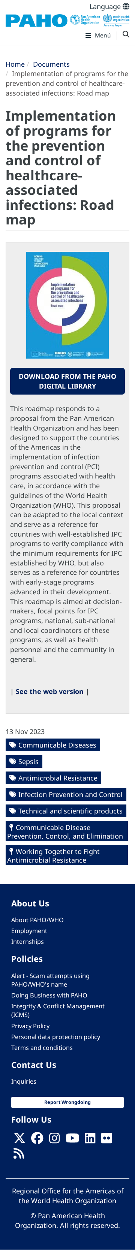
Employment (29, 931)
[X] (20, 1140)
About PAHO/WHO (37, 920)
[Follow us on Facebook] (37, 1140)
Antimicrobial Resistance (58, 777)
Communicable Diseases (57, 744)
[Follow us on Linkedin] (90, 1140)
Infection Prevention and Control (70, 794)
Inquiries (23, 1081)
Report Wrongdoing (67, 1102)
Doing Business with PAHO (49, 995)
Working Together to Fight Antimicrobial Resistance (53, 855)
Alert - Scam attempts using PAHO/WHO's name (50, 980)
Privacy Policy (30, 1026)
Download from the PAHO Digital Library (67, 381)
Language (106, 6)
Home (15, 64)
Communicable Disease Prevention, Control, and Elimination (65, 831)
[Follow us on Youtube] (72, 1140)
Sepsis (28, 761)
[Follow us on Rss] (19, 1155)
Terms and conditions (42, 1048)
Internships (27, 942)
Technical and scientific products (70, 810)
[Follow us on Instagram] (54, 1140)
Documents (51, 64)
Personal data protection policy (55, 1037)
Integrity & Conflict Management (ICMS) (58, 1010)
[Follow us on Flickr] (106, 1140)
